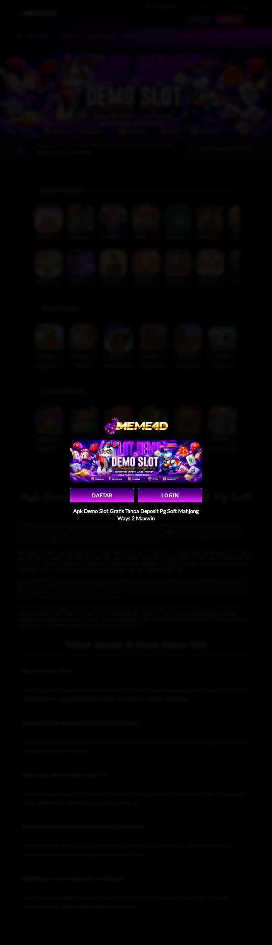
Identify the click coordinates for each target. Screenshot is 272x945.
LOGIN (170, 495)
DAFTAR (102, 495)
